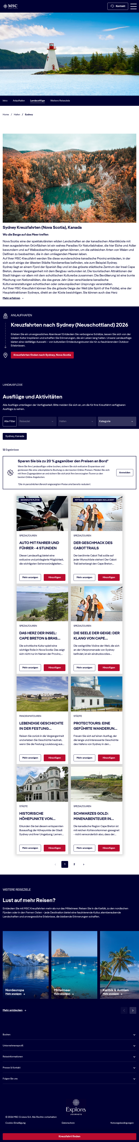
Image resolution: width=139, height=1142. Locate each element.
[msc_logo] (10, 6)
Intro (5, 101)
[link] (13, 994)
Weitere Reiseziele (60, 101)
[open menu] (133, 6)
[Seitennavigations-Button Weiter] (83, 864)
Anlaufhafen (19, 101)
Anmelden (124, 472)
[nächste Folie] (133, 1010)
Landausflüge (37, 101)
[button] (117, 421)
